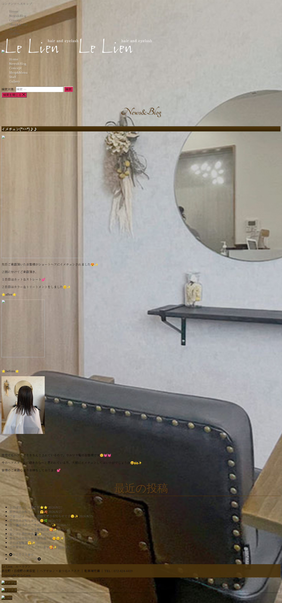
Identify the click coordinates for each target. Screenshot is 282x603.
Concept (15, 20)
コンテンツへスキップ (17, 4)
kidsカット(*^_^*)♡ (23, 559)
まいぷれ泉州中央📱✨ (25, 534)
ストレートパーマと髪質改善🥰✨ (33, 529)
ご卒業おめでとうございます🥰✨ (33, 547)
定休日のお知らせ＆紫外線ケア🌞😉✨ (36, 538)
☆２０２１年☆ (23, 554)
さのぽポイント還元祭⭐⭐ (28, 507)
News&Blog (17, 15)
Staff (12, 29)
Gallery (14, 33)
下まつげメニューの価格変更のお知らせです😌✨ (43, 516)
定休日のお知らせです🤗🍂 (28, 511)
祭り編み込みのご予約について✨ (32, 525)
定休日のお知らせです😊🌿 (28, 520)
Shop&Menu (18, 24)
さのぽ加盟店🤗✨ (22, 542)
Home (13, 11)
